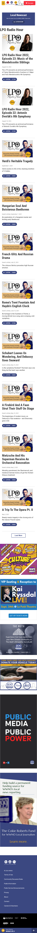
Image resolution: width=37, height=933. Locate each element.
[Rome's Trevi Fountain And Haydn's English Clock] (17, 290)
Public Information (10, 883)
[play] (3, 930)
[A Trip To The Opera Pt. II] (17, 497)
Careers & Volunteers (11, 906)
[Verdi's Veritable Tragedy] (17, 148)
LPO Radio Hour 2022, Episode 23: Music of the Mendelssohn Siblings (17, 58)
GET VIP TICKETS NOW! (18, 615)
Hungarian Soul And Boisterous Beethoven (15, 207)
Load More (18, 535)
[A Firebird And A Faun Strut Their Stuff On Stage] (17, 392)
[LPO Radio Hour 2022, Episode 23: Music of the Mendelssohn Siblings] (17, 42)
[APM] (24, 918)
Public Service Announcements (14, 888)
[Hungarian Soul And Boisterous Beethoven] (17, 193)
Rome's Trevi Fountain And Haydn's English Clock (18, 304)
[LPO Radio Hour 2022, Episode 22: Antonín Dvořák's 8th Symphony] (17, 96)
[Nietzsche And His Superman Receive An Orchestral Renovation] (17, 443)
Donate (30, 3)
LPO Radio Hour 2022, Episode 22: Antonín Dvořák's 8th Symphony (16, 112)
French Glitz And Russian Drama (17, 256)
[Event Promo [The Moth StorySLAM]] (18, 639)
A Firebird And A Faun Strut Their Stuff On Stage (18, 406)
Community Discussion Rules (13, 879)
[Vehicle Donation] (18, 674)
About (6, 897)
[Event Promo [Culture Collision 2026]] (18, 559)
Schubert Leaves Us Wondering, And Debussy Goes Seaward (17, 356)
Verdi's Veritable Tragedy (17, 161)
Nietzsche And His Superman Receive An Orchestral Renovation (16, 459)
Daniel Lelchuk (6, 214)
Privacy (6, 892)
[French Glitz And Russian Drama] (17, 241)
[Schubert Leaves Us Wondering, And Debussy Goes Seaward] (17, 340)
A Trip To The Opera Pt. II (17, 510)
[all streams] (34, 930)
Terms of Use (8, 875)
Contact (6, 901)
